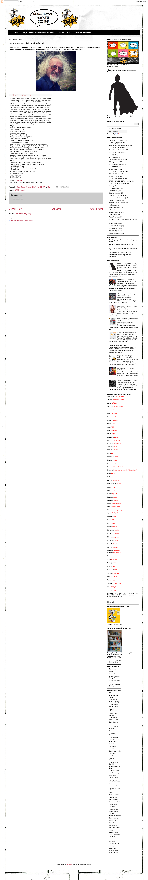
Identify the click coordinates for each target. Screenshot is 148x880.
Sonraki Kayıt (15, 209)
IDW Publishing (114, 773)
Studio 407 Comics (115, 815)
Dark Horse (112, 744)
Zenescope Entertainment (113, 849)
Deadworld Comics (115, 751)
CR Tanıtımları (113, 166)
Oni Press (112, 807)
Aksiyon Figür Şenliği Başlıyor (126, 294)
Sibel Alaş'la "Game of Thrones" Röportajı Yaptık (127, 307)
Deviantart (112, 669)
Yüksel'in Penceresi (115, 233)
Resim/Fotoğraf (114, 217)
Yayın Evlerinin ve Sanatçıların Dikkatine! (38, 33)
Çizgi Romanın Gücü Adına (118, 345)
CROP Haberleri (20, 190)
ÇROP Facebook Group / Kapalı (114, 677)
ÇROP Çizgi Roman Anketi (117, 178)
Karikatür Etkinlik (114, 207)
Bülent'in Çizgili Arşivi (115, 142)
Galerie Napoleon (114, 770)
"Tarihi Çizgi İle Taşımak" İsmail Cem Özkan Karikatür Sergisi (127, 333)
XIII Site (111, 846)
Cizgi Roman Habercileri (117, 147)
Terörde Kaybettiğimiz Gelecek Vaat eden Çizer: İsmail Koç (127, 381)
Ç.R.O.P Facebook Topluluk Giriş (115, 661)
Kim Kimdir (19, 180)
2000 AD (112, 693)
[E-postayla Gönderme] (56, 187)
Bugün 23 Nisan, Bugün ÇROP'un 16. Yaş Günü (124, 356)
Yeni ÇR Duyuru (114, 230)
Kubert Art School (114, 786)
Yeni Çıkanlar (113, 228)
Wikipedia (112, 839)
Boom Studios (113, 722)
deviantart (112, 753)
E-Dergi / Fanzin (114, 188)
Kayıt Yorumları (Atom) (23, 214)
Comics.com (113, 731)
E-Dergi (111, 186)
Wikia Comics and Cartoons (115, 835)
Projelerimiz (113, 214)
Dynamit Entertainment (113, 759)
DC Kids (111, 748)
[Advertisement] (21, 228)
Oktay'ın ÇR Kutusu (115, 212)
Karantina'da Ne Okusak (117, 202)
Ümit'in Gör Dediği (115, 226)
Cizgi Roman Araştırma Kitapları (119, 145)
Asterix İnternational (113, 710)
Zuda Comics (113, 852)
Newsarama (113, 804)
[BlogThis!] (63, 187)
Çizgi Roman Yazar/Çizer (117, 171)
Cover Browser (114, 737)
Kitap (110, 210)
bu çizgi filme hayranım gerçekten (120, 252)
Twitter (111, 671)
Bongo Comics (113, 719)
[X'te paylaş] (64, 187)
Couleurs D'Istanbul (112, 734)
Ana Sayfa (14, 33)
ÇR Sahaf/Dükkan (115, 174)
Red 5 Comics (113, 809)
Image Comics (113, 777)
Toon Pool (112, 823)
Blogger (69, 864)
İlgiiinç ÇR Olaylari (115, 200)
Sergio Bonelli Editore (113, 812)
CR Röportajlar (114, 162)
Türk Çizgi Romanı (115, 223)
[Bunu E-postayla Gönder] (61, 187)
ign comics (112, 775)
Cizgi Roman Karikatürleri (117, 150)
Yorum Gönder (18, 199)
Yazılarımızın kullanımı (82, 33)
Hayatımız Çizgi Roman (116, 195)
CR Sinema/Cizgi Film (116, 164)
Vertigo (111, 830)
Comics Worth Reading (113, 727)
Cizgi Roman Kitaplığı (116, 152)
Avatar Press (113, 713)
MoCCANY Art (113, 799)
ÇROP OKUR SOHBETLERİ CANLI (120, 181)
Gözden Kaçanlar (114, 193)
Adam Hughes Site (115, 699)
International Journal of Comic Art (114, 781)
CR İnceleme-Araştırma (116, 159)
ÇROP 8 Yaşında (114, 176)
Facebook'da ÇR (114, 190)
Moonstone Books (115, 802)
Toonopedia (113, 825)
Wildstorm (112, 841)
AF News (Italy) (114, 702)
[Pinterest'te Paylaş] (68, 187)
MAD (110, 792)
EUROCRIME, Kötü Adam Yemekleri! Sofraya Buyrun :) (126, 280)
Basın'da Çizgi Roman (116, 140)
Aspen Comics (113, 706)
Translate (122, 134)
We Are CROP (64, 33)
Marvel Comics (114, 795)
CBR (110, 724)
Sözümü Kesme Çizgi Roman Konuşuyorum (123, 219)
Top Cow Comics (114, 827)
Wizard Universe (114, 843)
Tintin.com (112, 820)
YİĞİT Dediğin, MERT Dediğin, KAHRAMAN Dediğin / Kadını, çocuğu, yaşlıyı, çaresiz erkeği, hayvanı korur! (127, 266)
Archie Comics (113, 704)
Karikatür (112, 205)
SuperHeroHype (114, 818)
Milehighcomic (113, 797)
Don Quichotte (113, 756)
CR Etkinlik (112, 157)
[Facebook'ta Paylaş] (66, 187)
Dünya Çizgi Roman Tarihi (117, 183)
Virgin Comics (113, 832)
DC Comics (112, 746)
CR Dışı (111, 154)
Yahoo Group (113, 674)
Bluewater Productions (113, 716)
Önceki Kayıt (96, 209)
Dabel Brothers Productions (114, 740)
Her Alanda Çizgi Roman (117, 198)
